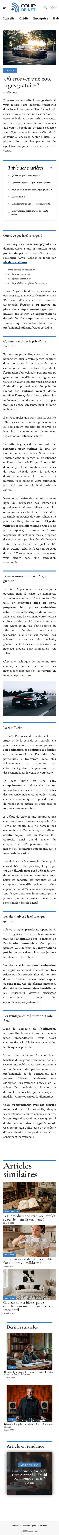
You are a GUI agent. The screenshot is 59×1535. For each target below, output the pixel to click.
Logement (9, 1255)
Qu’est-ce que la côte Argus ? (25, 175)
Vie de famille (11, 1211)
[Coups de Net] (23, 7)
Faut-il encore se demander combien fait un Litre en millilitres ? (28, 1261)
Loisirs (12, 1367)
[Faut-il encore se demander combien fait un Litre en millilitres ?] (29, 1241)
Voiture (10, 71)
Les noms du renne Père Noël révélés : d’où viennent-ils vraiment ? (29, 1218)
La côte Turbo (18, 196)
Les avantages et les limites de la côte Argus (29, 212)
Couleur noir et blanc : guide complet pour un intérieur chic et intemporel (26, 1306)
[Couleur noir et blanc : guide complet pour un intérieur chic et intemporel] (29, 1284)
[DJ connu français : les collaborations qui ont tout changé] (29, 1403)
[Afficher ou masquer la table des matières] (47, 168)
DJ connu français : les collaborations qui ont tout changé (28, 1425)
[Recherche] (45, 7)
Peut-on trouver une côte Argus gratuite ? (31, 189)
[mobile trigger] (6, 7)
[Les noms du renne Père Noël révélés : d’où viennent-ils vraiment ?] (29, 1197)
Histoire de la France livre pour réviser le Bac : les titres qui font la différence (28, 1373)
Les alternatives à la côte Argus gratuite (30, 203)
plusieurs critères (15, 262)
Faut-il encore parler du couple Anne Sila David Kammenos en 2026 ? (29, 1475)
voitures (8, 295)
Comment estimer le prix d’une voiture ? (31, 182)
